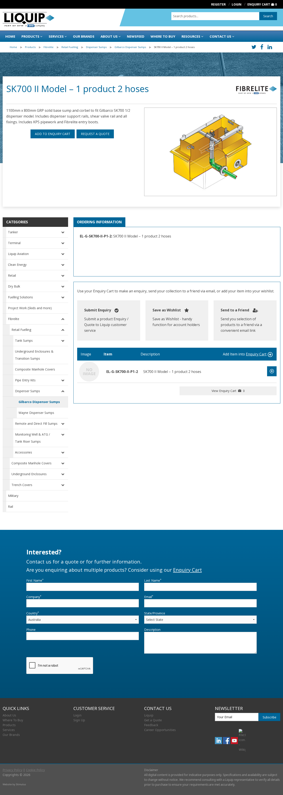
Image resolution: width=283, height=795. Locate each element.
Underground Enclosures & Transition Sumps (34, 355)
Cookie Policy (35, 770)
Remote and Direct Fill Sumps (36, 423)
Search (268, 16)
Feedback (151, 725)
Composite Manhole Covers (35, 369)
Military (13, 496)
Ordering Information (99, 222)
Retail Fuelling (69, 47)
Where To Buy (13, 720)
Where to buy (163, 36)
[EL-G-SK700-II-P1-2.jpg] (210, 152)
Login (77, 715)
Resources (191, 36)
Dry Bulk (14, 286)
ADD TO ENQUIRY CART (52, 134)
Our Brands (83, 36)
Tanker (13, 232)
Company (33, 596)
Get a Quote (153, 720)
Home (10, 36)
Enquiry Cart (258, 4)
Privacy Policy (12, 770)
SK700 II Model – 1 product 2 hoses (174, 47)
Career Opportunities (160, 730)
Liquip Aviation (18, 254)
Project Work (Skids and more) (30, 308)
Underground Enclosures (29, 474)
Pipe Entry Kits (25, 380)
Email (148, 596)
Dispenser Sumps (96, 47)
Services (56, 36)
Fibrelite (49, 47)
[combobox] (215, 16)
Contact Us (220, 36)
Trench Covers (21, 485)
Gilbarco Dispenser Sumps (130, 47)
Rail (10, 506)
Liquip (148, 715)
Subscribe (269, 717)
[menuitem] (17, 47)
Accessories (23, 452)
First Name (35, 580)
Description (152, 629)
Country (32, 613)
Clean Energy (17, 264)
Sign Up (79, 720)
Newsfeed (135, 36)
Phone (31, 629)
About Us (109, 36)
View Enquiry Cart (228, 391)
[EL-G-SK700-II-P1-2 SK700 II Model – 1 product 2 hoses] (89, 371)
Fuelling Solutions (20, 297)
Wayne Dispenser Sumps (36, 413)
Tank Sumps (24, 340)
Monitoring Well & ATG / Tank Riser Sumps (32, 438)
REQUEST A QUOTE (95, 134)
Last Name (152, 580)
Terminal (14, 243)
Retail (12, 275)
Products (30, 36)
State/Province (154, 613)
